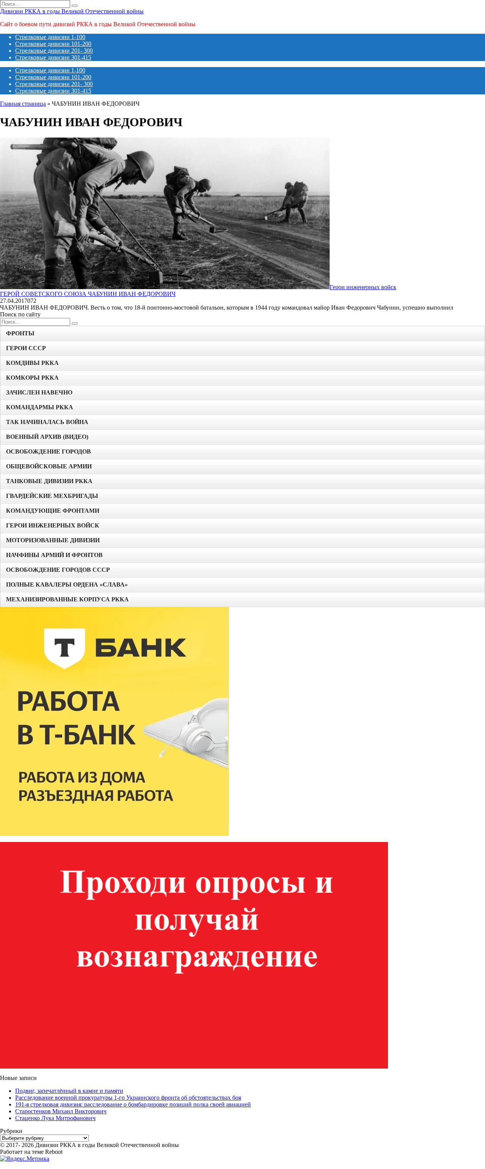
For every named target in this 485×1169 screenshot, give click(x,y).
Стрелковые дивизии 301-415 (53, 57)
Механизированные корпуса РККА (67, 599)
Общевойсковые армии (49, 466)
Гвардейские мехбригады (52, 496)
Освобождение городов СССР (58, 570)
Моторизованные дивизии (53, 540)
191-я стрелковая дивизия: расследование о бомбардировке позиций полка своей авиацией (133, 1104)
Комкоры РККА (32, 377)
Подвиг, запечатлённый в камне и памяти (69, 1091)
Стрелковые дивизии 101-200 (53, 44)
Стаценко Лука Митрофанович (55, 1118)
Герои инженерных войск (52, 525)
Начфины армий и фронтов (54, 555)
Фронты (20, 333)
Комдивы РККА (32, 363)
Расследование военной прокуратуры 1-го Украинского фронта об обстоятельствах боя (128, 1097)
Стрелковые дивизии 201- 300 (54, 50)
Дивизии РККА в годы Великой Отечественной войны (72, 11)
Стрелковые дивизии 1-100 (50, 37)
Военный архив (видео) (47, 436)
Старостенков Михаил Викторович (60, 1111)
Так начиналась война (47, 422)
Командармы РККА (39, 407)
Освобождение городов (48, 451)
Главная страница (23, 103)
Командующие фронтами (52, 510)
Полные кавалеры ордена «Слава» (67, 584)
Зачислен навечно (39, 392)
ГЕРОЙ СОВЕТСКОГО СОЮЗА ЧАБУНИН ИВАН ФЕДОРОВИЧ (87, 294)
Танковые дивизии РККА (49, 481)
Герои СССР (26, 348)
